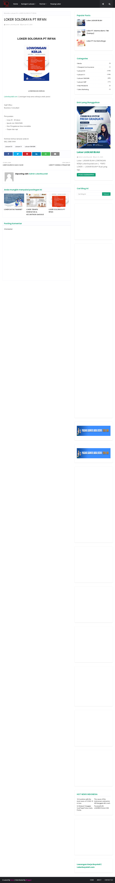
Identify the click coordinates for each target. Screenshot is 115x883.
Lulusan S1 (18, 147)
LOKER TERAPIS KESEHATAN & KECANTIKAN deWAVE (35, 212)
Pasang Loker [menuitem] (55, 4)
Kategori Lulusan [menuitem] (28, 4)
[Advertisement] (94, 222)
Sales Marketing (94, 89)
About (99, 880)
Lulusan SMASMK (30, 147)
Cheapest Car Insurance (94, 67)
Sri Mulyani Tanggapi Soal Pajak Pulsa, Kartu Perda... (85, 808)
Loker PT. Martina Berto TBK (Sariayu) (98, 32)
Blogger (29, 880)
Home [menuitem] (15, 4)
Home (92, 880)
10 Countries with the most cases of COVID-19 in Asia (85, 801)
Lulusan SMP (94, 82)
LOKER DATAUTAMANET (13, 209)
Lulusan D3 (14, 13)
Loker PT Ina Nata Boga (96, 41)
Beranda (7, 13)
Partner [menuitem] (42, 4)
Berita (94, 63)
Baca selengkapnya (87, 175)
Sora (12, 880)
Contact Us (109, 880)
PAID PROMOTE (94, 86)
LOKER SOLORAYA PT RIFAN (57, 210)
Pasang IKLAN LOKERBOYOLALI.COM (101, 807)
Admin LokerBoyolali (12, 25)
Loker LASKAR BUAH (94, 20)
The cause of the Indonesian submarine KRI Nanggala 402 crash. (102, 801)
